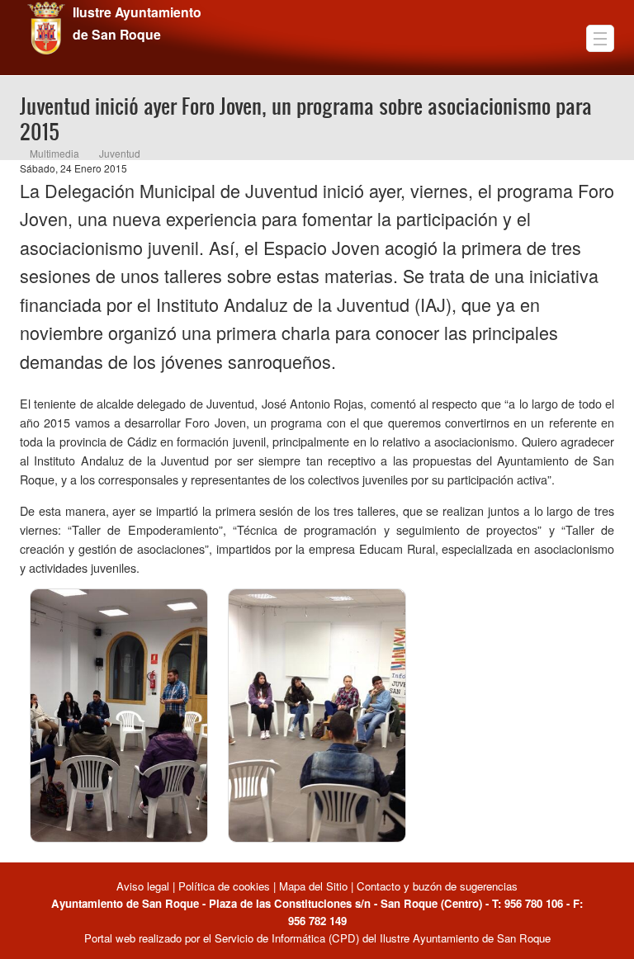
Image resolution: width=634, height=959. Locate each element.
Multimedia (54, 153)
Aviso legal (144, 886)
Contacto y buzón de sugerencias (437, 886)
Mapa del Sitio (313, 886)
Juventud (119, 153)
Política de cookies (224, 886)
